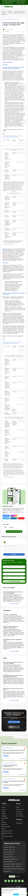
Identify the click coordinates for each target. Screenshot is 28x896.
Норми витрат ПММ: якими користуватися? (10, 766)
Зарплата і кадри (10, 747)
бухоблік (11, 527)
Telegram (7, 518)
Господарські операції (11, 762)
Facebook (7, 515)
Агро (3, 820)
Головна (3, 807)
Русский (17, 876)
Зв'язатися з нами (20, 809)
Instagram (15, 515)
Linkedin (14, 518)
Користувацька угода (20, 815)
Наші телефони (19, 813)
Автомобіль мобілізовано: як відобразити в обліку (14, 782)
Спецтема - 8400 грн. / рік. (9, 847)
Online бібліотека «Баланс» (7, 836)
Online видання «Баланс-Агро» (7, 834)
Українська (12, 876)
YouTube (22, 518)
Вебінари (3, 813)
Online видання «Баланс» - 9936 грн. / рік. (13, 866)
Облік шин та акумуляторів (10, 614)
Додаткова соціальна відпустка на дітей (14, 750)
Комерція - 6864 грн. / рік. (9, 852)
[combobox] (14, 577)
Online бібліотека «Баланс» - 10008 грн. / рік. (13, 864)
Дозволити (16, 894)
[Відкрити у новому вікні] (14, 190)
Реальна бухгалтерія (6, 826)
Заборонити (22, 894)
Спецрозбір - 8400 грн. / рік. (10, 856)
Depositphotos (19, 823)
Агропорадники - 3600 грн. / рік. (10, 859)
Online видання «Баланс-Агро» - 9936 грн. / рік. (14, 868)
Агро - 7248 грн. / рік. (8, 854)
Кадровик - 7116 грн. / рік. (9, 849)
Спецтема (4, 809)
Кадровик (4, 822)
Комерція (4, 19)
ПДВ (5, 527)
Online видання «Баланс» (7, 830)
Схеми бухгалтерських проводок (13, 19)
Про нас (18, 807)
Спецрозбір (4, 815)
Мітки (3, 838)
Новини (3, 828)
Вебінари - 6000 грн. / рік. (9, 861)
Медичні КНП (4, 824)
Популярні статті (7, 871)
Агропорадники (5, 818)
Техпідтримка (19, 811)
